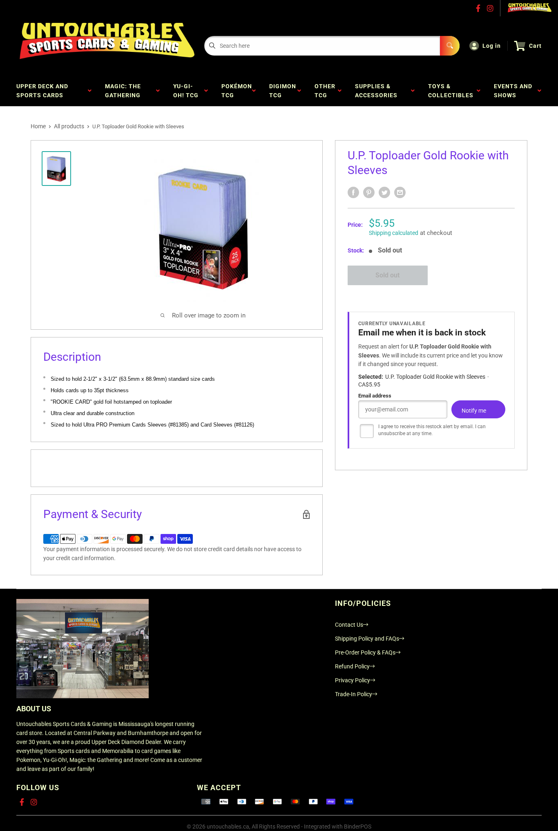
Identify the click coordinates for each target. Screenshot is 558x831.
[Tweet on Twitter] (384, 192)
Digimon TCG (282, 90)
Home (38, 126)
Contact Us (349, 624)
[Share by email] (400, 192)
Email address (374, 395)
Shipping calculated (393, 233)
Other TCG (325, 90)
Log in (491, 45)
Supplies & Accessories (378, 90)
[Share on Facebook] (353, 192)
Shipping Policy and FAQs (367, 638)
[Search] (450, 46)
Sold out (387, 275)
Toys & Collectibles (452, 90)
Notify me (474, 410)
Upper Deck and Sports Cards (42, 90)
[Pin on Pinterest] (369, 192)
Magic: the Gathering (124, 90)
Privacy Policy (352, 680)
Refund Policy (352, 666)
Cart (535, 45)
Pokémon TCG (236, 90)
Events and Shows (513, 90)
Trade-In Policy (353, 694)
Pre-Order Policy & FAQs (365, 652)
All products (69, 126)
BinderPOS (357, 826)
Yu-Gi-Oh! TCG (187, 90)
